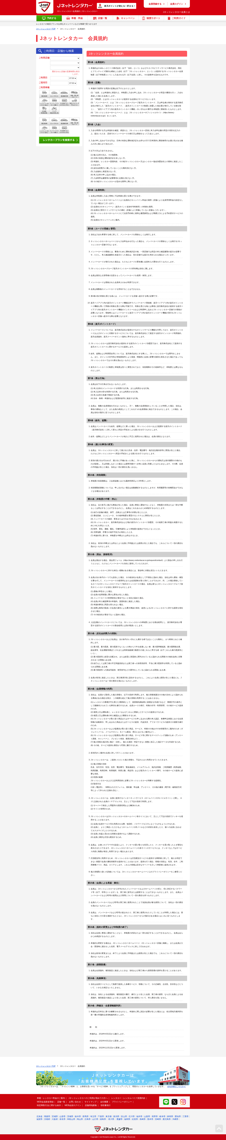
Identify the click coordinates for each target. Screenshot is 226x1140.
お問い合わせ (75, 1102)
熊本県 (150, 1119)
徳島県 (103, 1119)
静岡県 (170, 1116)
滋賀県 (39, 1119)
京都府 (47, 1119)
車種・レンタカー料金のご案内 (51, 1098)
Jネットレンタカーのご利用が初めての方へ (88, 1098)
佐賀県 (135, 1119)
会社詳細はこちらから (176, 1086)
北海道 (39, 1116)
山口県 (95, 1119)
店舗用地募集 (91, 1105)
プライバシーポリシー (122, 1102)
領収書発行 (106, 1105)
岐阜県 (162, 1116)
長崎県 (143, 1119)
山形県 (62, 1116)
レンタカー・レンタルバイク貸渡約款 (128, 1098)
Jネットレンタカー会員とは (176, 12)
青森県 (47, 1116)
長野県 (155, 1116)
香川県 (111, 1119)
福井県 (139, 1116)
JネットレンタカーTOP (46, 29)
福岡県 (127, 1119)
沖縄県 (175, 1119)
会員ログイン (176, 4)
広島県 (88, 1119)
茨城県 (70, 1116)
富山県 (124, 1116)
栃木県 (78, 1116)
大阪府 (55, 1119)
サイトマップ (91, 1102)
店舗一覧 (61, 1102)
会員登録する (155, 4)
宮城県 (55, 1116)
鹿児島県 (167, 1119)
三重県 (185, 1116)
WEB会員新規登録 (45, 1102)
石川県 (132, 1116)
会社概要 (104, 1102)
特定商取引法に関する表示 (49, 1105)
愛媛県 (120, 1119)
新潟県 (116, 1116)
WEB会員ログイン (73, 1105)
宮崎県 (158, 1119)
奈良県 (62, 1119)
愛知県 (178, 1116)
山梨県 (147, 1116)
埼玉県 (93, 1116)
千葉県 (101, 1116)
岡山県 (80, 1119)
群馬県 (86, 1116)
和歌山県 (71, 1119)
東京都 (109, 1116)
